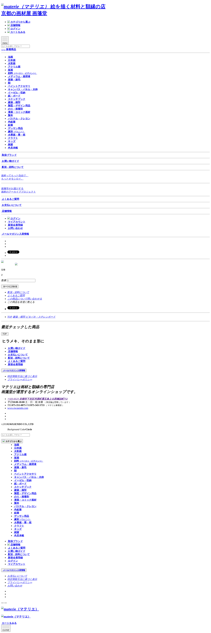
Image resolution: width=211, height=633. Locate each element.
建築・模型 (19, 316)
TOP (9, 316)
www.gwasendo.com (17, 408)
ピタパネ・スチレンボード (40, 316)
